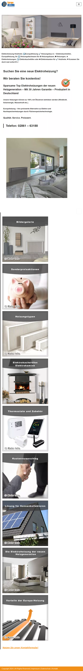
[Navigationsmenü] (78, 4)
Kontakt (55, 669)
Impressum (35, 669)
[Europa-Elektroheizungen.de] (8, 4)
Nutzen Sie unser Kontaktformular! (20, 647)
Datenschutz (46, 669)
